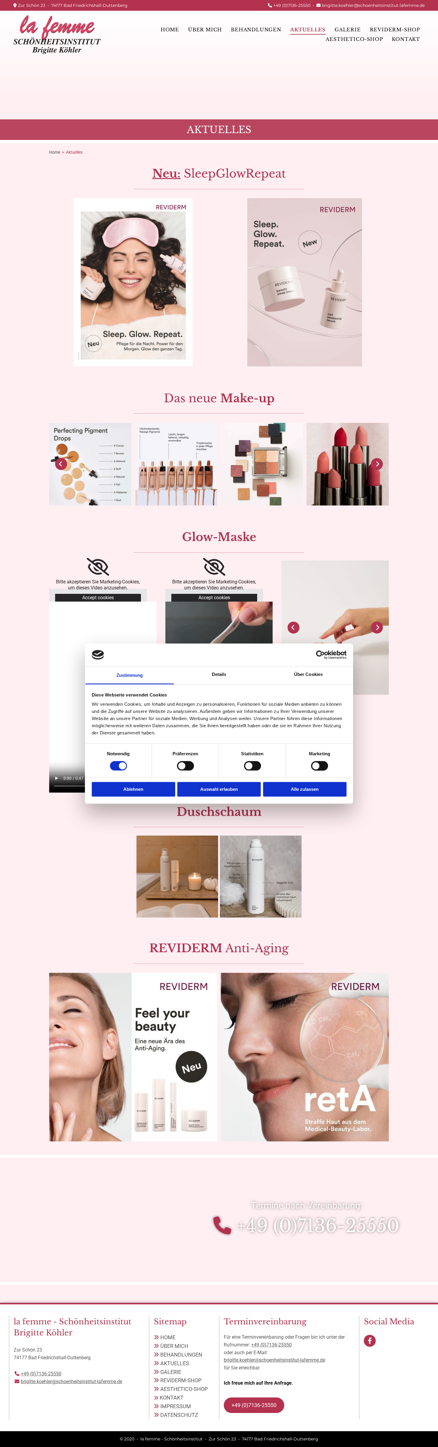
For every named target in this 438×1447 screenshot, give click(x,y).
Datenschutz (179, 1415)
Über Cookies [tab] (308, 674)
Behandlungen (256, 30)
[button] (254, 1405)
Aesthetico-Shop (354, 39)
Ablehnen (133, 789)
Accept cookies (98, 597)
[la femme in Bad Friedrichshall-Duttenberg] (57, 34)
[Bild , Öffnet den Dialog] (335, 627)
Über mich (205, 30)
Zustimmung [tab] (130, 675)
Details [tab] (219, 674)
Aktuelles (308, 30)
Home (170, 30)
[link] (256, 30)
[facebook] (370, 1341)
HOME (167, 1337)
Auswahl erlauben (219, 789)
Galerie (348, 30)
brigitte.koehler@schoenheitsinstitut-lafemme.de (373, 5)
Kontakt (406, 39)
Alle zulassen (305, 789)
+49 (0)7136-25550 (291, 5)
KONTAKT (172, 1397)
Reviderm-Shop (395, 30)
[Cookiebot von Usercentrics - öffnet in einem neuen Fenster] (320, 654)
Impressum (175, 1406)
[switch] (185, 765)
